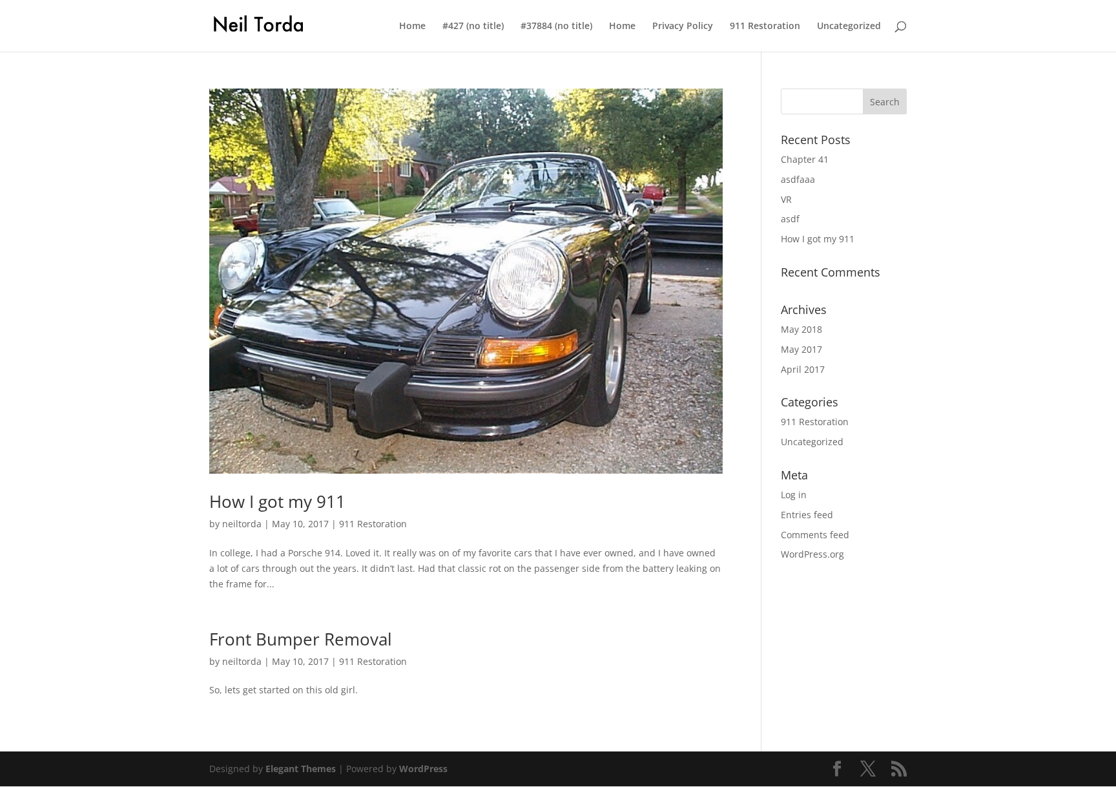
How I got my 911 (277, 501)
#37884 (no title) (556, 26)
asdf (790, 219)
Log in (794, 494)
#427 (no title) (473, 26)
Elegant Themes (300, 768)
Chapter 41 (805, 159)
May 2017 (801, 349)
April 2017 (803, 369)
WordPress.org (812, 554)
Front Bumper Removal (300, 639)
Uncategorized (849, 26)
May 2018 (801, 329)
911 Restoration (765, 26)
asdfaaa (798, 179)
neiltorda (242, 524)
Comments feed (815, 535)
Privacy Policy (682, 26)
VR (786, 199)
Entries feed (807, 515)
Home (412, 26)
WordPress (423, 768)
